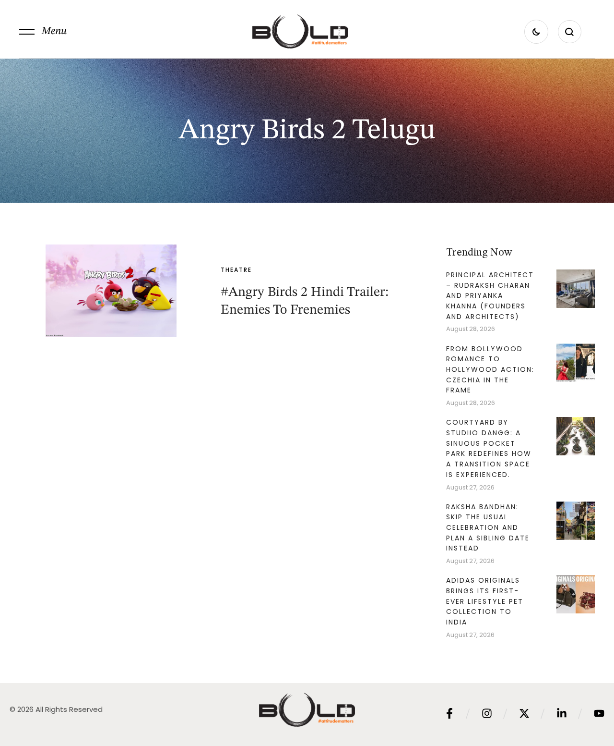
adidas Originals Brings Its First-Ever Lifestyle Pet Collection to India (484, 601)
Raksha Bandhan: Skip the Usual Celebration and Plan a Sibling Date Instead (488, 527)
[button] (43, 31)
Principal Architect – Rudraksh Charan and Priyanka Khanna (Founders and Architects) (490, 295)
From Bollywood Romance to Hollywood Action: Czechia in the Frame (490, 369)
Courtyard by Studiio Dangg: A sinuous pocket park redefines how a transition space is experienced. (488, 448)
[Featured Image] (111, 291)
